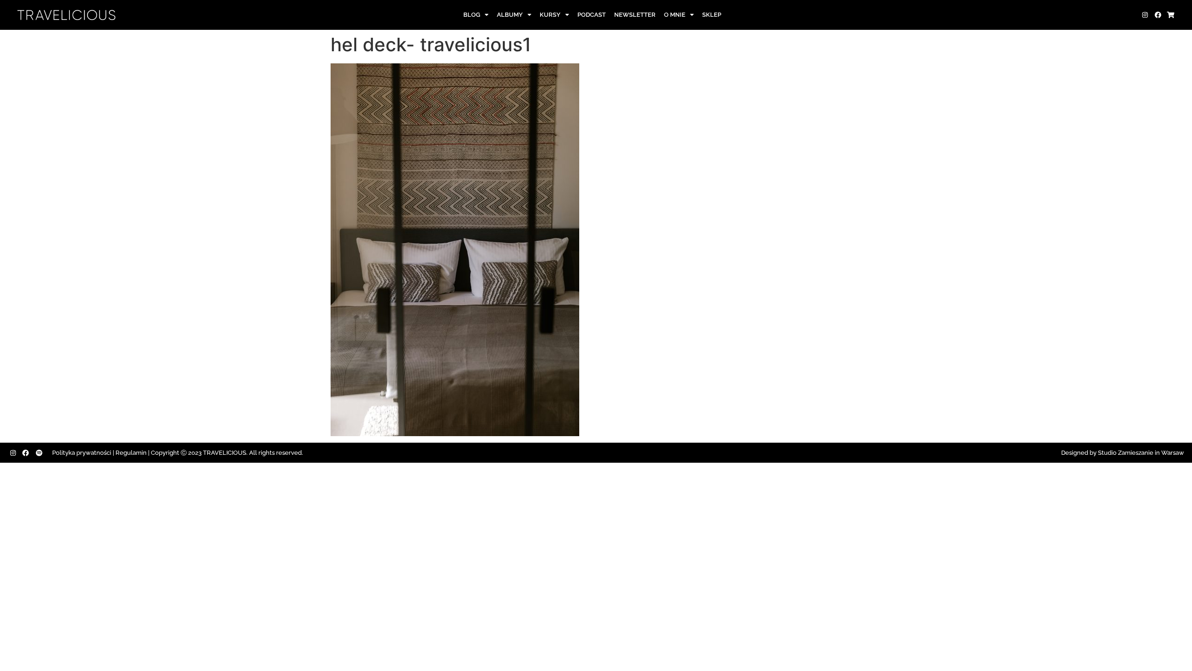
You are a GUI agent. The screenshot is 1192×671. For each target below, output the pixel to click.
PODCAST (591, 14)
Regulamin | (132, 452)
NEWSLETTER (635, 14)
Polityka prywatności (81, 452)
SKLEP (711, 14)
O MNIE (674, 14)
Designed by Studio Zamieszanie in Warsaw (1122, 452)
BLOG (471, 14)
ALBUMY (510, 14)
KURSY (550, 14)
